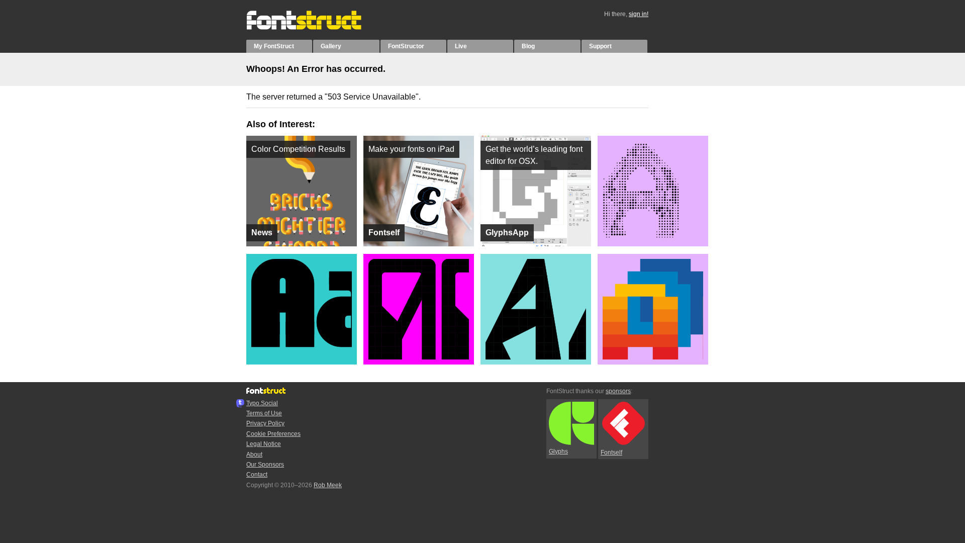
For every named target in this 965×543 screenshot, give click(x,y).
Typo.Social (262, 403)
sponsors (618, 391)
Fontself (611, 452)
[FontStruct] (314, 27)
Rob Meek (328, 485)
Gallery (331, 46)
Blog (528, 46)
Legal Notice (263, 443)
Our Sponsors (265, 464)
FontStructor (406, 46)
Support (600, 46)
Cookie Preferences (273, 433)
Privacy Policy (265, 423)
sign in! (638, 14)
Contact (256, 474)
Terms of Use (264, 413)
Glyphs (558, 451)
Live (461, 46)
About (254, 454)
